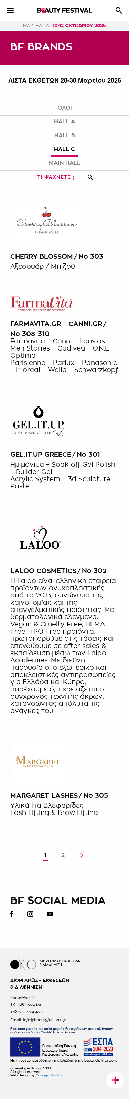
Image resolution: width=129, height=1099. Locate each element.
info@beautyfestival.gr (44, 1020)
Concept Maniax (49, 1075)
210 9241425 (31, 1012)
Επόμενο (81, 855)
